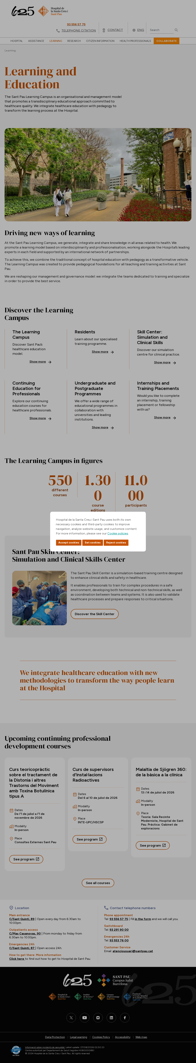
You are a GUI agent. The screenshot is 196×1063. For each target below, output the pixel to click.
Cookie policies (117, 533)
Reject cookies (116, 542)
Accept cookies (68, 542)
